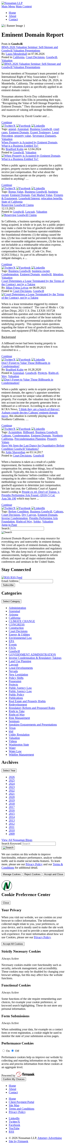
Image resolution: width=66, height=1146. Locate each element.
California (18, 57)
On (8, 1050)
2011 (11, 827)
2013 (12, 820)
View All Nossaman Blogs (16, 840)
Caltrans (6, 435)
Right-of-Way (24, 521)
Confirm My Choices (14, 1079)
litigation (58, 274)
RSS (11, 1131)
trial (11, 731)
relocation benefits (51, 198)
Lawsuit (30, 211)
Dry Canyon (29, 514)
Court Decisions (35, 57)
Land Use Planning (20, 661)
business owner (41, 271)
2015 (12, 813)
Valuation (6, 60)
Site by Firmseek (18, 1141)
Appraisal (22, 129)
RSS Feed (16, 577)
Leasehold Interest (29, 198)
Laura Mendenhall (16, 53)
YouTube (14, 1128)
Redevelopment (18, 704)
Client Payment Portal (21, 1102)
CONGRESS (17, 624)
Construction (16, 627)
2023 (12, 787)
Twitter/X (14, 1121)
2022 (12, 790)
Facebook (14, 1125)
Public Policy (16, 694)
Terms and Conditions (21, 1108)
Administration (17, 607)
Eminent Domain (19, 132)
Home (12, 12)
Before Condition (18, 511)
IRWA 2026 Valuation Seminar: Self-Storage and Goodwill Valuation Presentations (29, 49)
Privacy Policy (34, 864)
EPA (11, 641)
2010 (12, 830)
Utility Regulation (19, 734)
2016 (12, 810)
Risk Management (19, 717)
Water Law (15, 751)
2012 (12, 823)
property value (22, 135)
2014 (12, 817)
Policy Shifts (16, 677)
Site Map (14, 1105)
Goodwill (51, 57)
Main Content (24, 6)
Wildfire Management (21, 754)
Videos (13, 741)
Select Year (9, 770)
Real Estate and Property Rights (27, 701)
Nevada (13, 671)
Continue (6, 122)
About (12, 16)
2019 (12, 800)
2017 (12, 807)
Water (12, 747)
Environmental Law (20, 637)
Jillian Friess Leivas (17, 287)
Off (17, 1050)
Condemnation (10, 274)
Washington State (19, 744)
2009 (12, 833)
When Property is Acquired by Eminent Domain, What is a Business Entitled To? (29, 144)
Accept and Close (53, 874)
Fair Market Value (41, 195)
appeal (12, 129)
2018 (12, 803)
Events (13, 644)
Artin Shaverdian (15, 452)
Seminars (14, 721)
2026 (12, 777)
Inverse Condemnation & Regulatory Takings (35, 657)
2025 (12, 780)
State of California (12, 201)
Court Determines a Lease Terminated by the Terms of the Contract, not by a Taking (32, 282)
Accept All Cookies (13, 944)
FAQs (12, 647)
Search (5, 528)
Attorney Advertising (49, 1138)
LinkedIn (14, 1118)
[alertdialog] (33, 980)
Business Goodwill (41, 129)
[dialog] (33, 864)
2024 (12, 783)
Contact (13, 19)
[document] (33, 980)
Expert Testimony (40, 132)
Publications (16, 697)
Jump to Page (9, 524)
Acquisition (15, 432)
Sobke (37, 521)
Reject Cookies (32, 874)
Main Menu (8, 6)
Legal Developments (21, 667)
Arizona (13, 614)
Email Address (10, 581)
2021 (12, 793)
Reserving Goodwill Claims (17, 205)
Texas (12, 727)
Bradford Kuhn (14, 149)
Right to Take (17, 711)
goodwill (46, 274)
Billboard (28, 432)
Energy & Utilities (19, 634)
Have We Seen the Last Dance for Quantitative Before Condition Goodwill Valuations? (32, 447)
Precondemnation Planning (30, 438)
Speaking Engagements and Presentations (33, 724)
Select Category (11, 601)
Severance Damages (44, 135)
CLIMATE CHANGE (22, 621)
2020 (12, 797)
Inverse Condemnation (14, 518)
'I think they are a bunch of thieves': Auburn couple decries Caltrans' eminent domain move (30, 412)
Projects (42, 372)
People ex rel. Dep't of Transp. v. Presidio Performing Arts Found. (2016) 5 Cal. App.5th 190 (30, 495)
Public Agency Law (20, 687)
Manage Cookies (12, 874)
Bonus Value (15, 191)
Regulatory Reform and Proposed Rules (32, 707)
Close (6, 902)
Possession (15, 681)
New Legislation (18, 674)
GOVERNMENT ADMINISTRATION (32, 654)
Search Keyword (11, 843)
